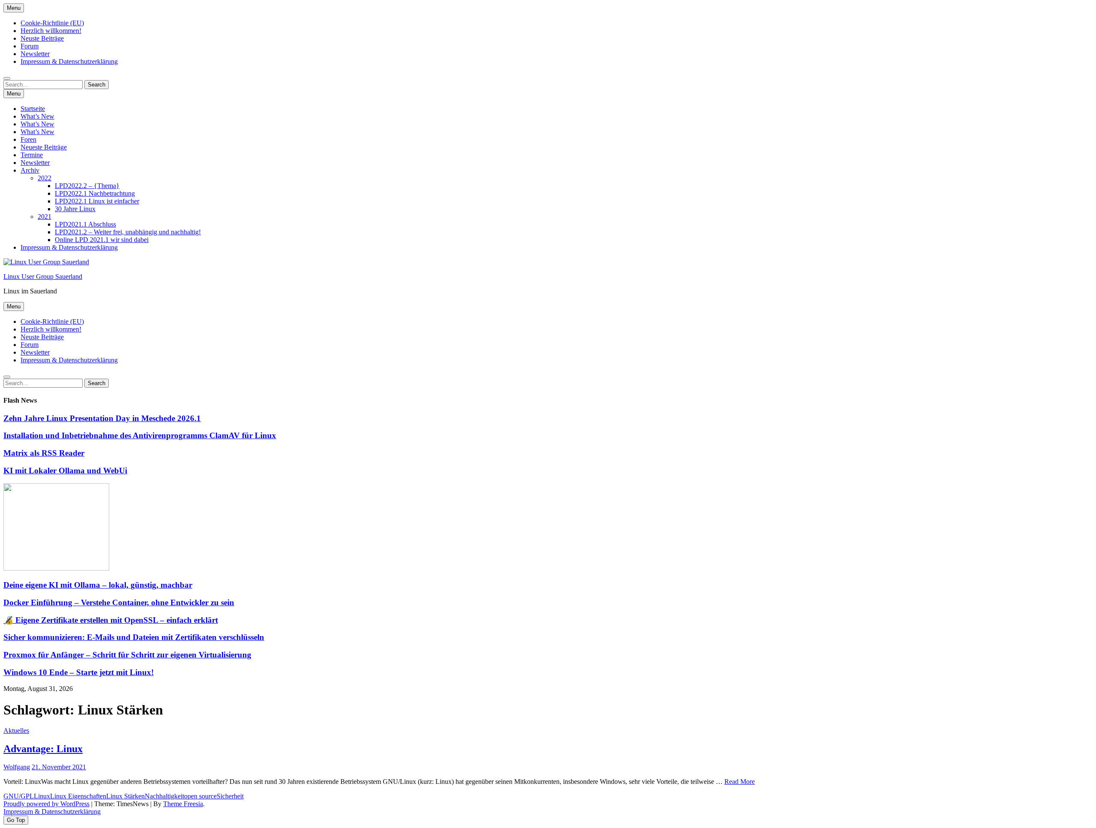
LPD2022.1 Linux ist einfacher (97, 201)
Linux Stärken (125, 796)
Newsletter (35, 53)
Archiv (30, 170)
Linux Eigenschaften (78, 796)
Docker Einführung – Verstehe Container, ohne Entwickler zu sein (118, 602)
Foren (28, 139)
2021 (44, 216)
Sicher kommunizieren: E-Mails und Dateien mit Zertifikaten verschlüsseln (133, 637)
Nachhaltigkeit (164, 796)
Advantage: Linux (43, 748)
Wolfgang (16, 767)
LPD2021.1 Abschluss (85, 224)
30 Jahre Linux (75, 208)
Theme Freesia (183, 803)
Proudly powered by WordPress (46, 803)
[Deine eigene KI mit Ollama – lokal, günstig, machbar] (56, 568)
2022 (44, 178)
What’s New (37, 116)
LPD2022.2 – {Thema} (87, 185)
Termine (32, 154)
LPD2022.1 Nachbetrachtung (95, 193)
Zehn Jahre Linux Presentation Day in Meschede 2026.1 (102, 418)
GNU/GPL (18, 796)
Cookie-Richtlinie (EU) (52, 23)
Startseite (33, 108)
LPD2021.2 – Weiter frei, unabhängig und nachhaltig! (128, 232)
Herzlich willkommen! (51, 30)
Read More (739, 781)
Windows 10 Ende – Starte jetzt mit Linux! (78, 672)
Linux (42, 796)
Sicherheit (230, 796)
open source (200, 796)
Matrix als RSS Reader (43, 452)
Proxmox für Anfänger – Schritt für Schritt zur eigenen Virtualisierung (127, 654)
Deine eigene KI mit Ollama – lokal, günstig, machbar (97, 584)
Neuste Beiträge (42, 38)
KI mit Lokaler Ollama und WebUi (65, 470)
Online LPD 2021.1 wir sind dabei (102, 239)
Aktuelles (16, 730)
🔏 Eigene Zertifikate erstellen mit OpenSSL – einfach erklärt (110, 620)
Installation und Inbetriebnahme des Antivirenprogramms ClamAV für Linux (139, 435)
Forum (30, 46)
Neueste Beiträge (44, 147)
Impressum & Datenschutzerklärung (69, 61)
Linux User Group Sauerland (42, 276)
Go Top (16, 820)
